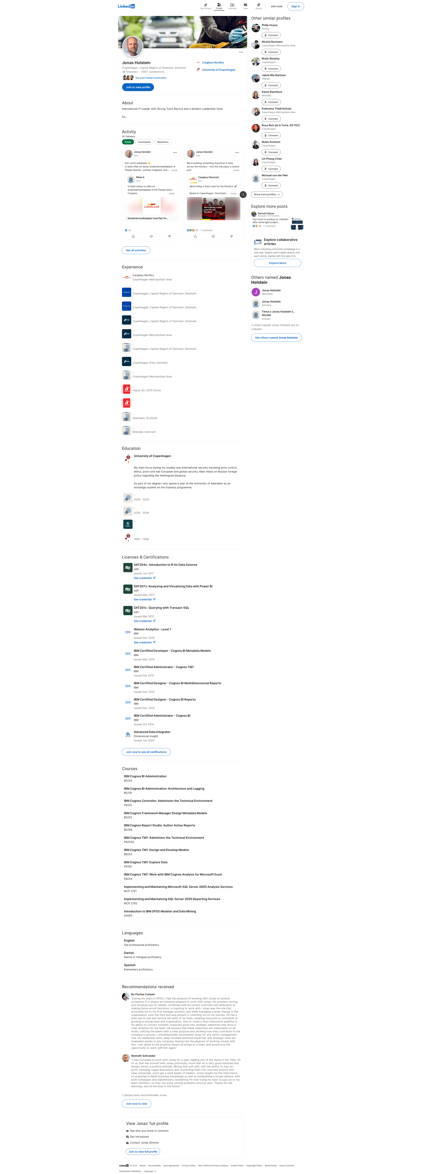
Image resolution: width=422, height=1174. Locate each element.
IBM (136, 633)
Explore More (277, 263)
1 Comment (206, 230)
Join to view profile (138, 87)
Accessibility (154, 1165)
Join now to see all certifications (146, 752)
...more (173, 170)
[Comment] (152, 237)
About (143, 1165)
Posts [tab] (128, 142)
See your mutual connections (151, 77)
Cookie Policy (237, 1165)
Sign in (295, 6)
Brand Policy (271, 1165)
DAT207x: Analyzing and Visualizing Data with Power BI (173, 586)
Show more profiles (265, 194)
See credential (143, 578)
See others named (276, 337)
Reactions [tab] (163, 142)
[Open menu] (241, 52)
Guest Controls (287, 1165)
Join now (276, 6)
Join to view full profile (143, 1151)
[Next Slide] (243, 194)
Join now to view (136, 1103)
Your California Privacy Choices (213, 1165)
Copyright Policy (254, 1165)
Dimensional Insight (146, 736)
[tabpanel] (182, 193)
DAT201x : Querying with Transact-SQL (161, 607)
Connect (273, 35)
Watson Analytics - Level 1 (152, 629)
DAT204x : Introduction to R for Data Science (165, 564)
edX (136, 569)
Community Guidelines (130, 1171)
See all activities (136, 250)
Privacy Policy (189, 1165)
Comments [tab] (144, 142)
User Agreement (171, 1165)
